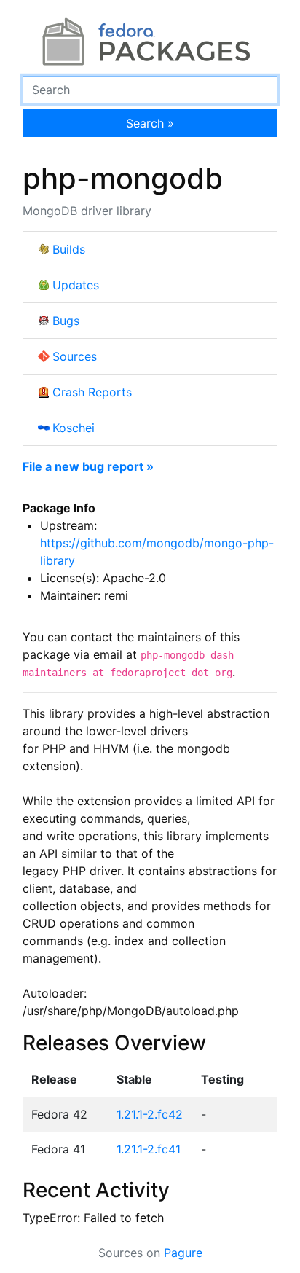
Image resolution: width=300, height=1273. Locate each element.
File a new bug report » (88, 466)
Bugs (65, 320)
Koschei (73, 427)
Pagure (183, 1252)
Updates (75, 285)
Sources (74, 356)
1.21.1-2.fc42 (150, 1114)
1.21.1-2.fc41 (149, 1149)
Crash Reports (92, 392)
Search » (150, 123)
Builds (68, 249)
